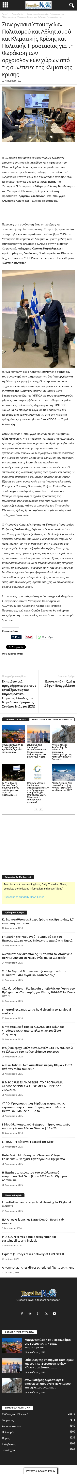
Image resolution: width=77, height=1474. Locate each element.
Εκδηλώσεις (9, 1444)
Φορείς (6, 1438)
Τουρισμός (8, 1420)
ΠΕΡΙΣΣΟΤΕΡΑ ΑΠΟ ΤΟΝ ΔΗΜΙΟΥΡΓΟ (52, 719)
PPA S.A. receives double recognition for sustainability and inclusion (29, 1238)
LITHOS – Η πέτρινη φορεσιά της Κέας (28, 1142)
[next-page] (41, 809)
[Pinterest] (39, 1313)
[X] (47, 1313)
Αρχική (5, 14)
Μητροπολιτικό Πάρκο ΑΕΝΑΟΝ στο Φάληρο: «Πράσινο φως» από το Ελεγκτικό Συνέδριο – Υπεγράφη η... (33, 1030)
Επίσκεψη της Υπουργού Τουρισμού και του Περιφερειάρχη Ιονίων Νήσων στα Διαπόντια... (49, 1363)
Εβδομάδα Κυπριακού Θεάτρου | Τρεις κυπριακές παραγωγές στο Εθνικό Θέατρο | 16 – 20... (36, 1126)
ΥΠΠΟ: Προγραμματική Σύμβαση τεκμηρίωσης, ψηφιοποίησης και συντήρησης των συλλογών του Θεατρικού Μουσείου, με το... (36, 1107)
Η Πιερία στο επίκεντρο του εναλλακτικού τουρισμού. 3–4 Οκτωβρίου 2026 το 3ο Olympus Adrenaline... (34, 1176)
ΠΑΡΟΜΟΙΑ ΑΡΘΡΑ (16, 719)
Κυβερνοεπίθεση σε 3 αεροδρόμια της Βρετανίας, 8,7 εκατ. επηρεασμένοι (12, 748)
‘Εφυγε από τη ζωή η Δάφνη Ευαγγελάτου (59, 683)
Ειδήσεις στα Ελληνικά (15, 1414)
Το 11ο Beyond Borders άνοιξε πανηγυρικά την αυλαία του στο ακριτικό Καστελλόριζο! (10, 788)
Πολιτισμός (8, 1432)
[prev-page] (36, 809)
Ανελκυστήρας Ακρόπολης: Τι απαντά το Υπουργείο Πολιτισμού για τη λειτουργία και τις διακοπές (61, 752)
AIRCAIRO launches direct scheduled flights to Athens (38, 1267)
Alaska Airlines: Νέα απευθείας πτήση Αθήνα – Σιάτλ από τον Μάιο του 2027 (62, 786)
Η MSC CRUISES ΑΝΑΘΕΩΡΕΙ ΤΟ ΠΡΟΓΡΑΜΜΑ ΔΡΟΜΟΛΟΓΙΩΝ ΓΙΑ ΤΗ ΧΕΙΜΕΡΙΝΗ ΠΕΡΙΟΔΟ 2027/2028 (32, 1086)
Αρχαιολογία (17, 14)
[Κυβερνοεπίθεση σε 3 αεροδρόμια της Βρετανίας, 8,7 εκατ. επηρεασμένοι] (13, 734)
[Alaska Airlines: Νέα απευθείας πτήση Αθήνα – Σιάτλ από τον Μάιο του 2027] (63, 772)
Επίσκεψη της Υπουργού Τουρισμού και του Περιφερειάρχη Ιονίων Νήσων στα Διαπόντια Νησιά (37, 750)
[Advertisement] (38, 213)
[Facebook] (23, 1313)
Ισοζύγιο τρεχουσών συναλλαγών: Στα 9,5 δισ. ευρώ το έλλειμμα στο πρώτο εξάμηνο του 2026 (37, 1049)
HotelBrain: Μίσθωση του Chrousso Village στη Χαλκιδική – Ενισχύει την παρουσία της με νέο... (34, 1157)
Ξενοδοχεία (8, 1450)
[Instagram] (31, 1313)
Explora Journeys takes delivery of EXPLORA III (33, 1254)
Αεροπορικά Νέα (11, 1426)
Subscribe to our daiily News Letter (24, 896)
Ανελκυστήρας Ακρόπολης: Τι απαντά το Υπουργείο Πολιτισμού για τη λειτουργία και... (47, 1383)
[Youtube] (54, 1313)
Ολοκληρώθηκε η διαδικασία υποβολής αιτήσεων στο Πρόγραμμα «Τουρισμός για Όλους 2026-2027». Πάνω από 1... (38, 992)
